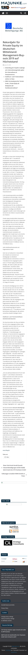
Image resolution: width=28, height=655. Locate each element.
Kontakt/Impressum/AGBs (7, 605)
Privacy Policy (4, 608)
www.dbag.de (6, 450)
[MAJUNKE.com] (3, 13)
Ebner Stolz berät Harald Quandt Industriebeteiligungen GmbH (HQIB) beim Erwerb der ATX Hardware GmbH (14, 468)
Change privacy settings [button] (7, 616)
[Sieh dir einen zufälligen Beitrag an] (25, 13)
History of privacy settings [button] (7, 618)
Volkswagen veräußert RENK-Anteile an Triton (13, 475)
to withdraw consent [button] (6, 620)
